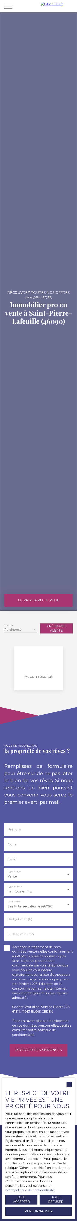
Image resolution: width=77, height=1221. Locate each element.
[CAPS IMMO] (57, 6)
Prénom (14, 829)
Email (12, 859)
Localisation (13, 901)
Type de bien (14, 886)
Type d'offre (14, 871)
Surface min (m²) (21, 934)
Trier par (8, 625)
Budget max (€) (20, 919)
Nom (12, 844)
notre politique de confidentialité (29, 1190)
